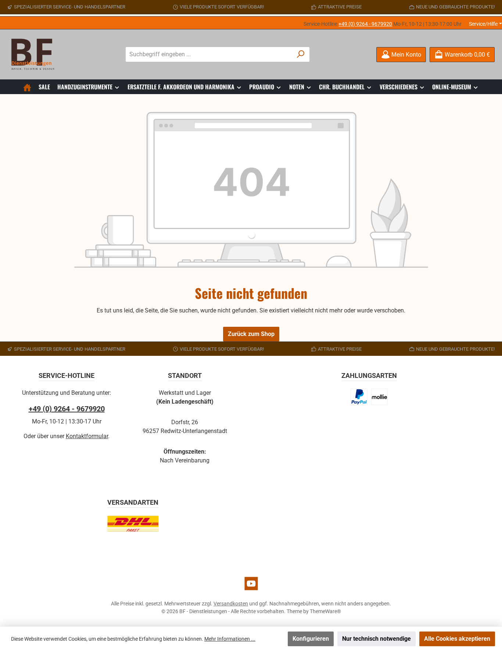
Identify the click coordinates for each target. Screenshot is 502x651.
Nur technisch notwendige (376, 638)
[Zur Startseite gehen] (34, 54)
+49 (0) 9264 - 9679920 (365, 24)
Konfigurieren (311, 638)
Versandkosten (231, 604)
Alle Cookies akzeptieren (457, 638)
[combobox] (209, 54)
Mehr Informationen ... (229, 639)
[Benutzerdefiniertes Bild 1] (359, 397)
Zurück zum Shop (251, 333)
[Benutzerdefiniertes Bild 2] (379, 397)
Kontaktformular (87, 436)
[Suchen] (300, 54)
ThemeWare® (325, 611)
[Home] (27, 86)
